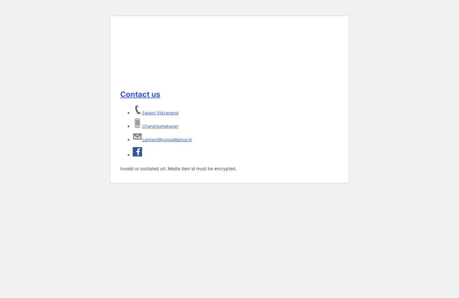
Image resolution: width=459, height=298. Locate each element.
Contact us (140, 94)
